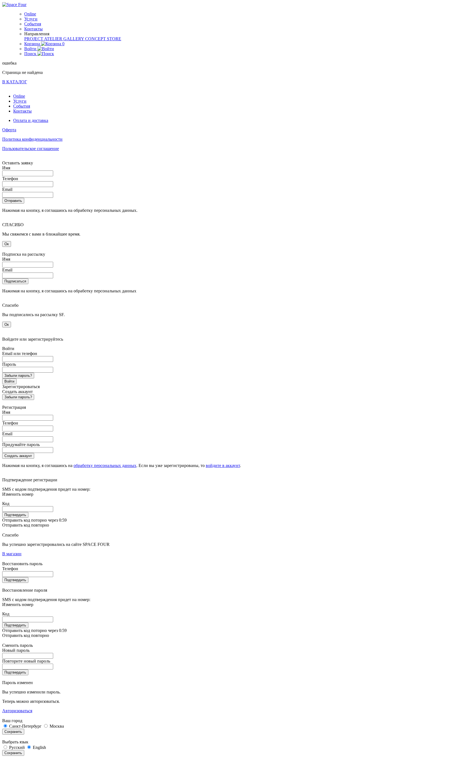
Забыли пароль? (18, 375)
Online (30, 14)
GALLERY (74, 38)
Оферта (9, 129)
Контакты (33, 28)
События (32, 24)
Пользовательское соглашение (30, 148)
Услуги (30, 19)
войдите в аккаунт (223, 465)
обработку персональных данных (105, 465)
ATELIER (53, 38)
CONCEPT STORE (103, 38)
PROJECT (34, 38)
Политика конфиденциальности (32, 139)
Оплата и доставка (30, 120)
